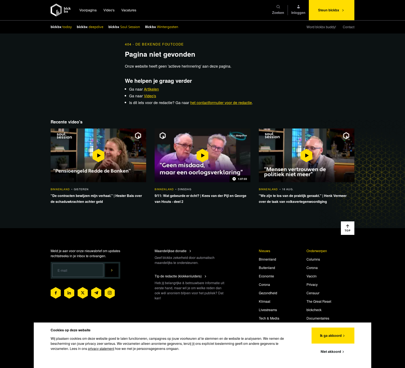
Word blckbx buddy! (321, 26)
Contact (348, 26)
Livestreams (268, 309)
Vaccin (311, 276)
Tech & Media (269, 318)
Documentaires (317, 318)
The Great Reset (318, 301)
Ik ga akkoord (331, 335)
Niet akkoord (331, 351)
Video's (109, 10)
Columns (313, 259)
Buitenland (267, 267)
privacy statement (101, 348)
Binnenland (267, 259)
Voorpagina (88, 10)
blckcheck (313, 309)
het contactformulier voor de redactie (221, 102)
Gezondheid (268, 292)
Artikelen (151, 89)
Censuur (312, 292)
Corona (264, 284)
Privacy (312, 284)
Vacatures (128, 10)
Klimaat (264, 301)
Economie (266, 276)
